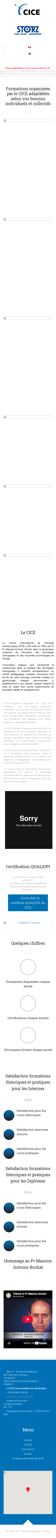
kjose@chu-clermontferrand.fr (22, 436)
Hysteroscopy (16, 393)
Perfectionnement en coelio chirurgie (25, 498)
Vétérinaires (15, 402)
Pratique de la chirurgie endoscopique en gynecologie (25, 132)
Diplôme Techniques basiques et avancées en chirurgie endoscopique (27, 238)
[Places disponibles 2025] (28, 68)
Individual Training (20, 288)
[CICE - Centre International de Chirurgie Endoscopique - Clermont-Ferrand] (28, 10)
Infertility (13, 365)
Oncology (14, 374)
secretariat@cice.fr (17, 604)
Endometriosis (16, 356)
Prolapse (16, 347)
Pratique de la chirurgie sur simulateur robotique (27, 168)
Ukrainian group (17, 384)
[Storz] (28, 30)
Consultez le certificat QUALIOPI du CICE (28, 902)
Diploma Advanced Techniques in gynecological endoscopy (28, 267)
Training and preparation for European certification (25, 301)
